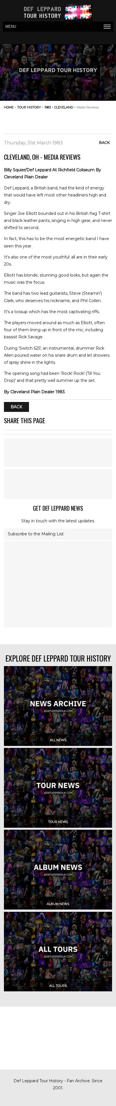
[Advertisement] (67, 119)
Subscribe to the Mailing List (36, 533)
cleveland (63, 107)
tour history (29, 107)
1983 (47, 107)
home (9, 107)
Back (104, 142)
